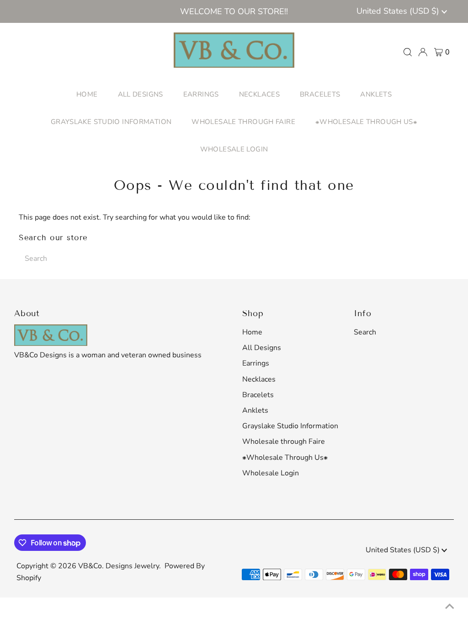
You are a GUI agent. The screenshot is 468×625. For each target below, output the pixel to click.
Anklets (255, 410)
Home (252, 332)
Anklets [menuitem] (376, 94)
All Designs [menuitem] (140, 94)
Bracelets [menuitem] (320, 94)
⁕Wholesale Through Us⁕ (285, 458)
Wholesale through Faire (283, 441)
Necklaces (259, 379)
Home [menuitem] (87, 94)
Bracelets (258, 395)
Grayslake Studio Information (290, 426)
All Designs (261, 348)
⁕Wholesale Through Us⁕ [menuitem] (366, 121)
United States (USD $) (398, 10)
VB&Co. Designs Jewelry (118, 566)
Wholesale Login (270, 473)
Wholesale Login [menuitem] (234, 149)
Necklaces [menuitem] (259, 94)
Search (365, 332)
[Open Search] (408, 52)
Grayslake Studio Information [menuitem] (111, 121)
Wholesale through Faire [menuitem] (243, 121)
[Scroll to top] (450, 607)
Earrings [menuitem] (201, 94)
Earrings (255, 363)
